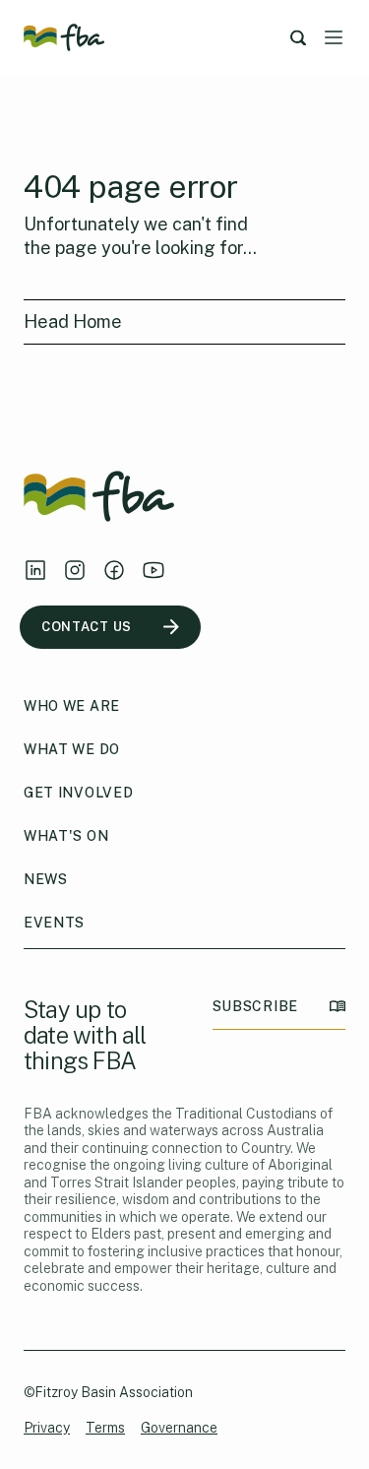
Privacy (47, 1428)
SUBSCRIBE (255, 1006)
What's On (66, 836)
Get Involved (78, 792)
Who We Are (72, 706)
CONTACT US (86, 626)
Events (54, 922)
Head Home (73, 321)
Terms (105, 1428)
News (46, 879)
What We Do (72, 749)
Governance (179, 1428)
